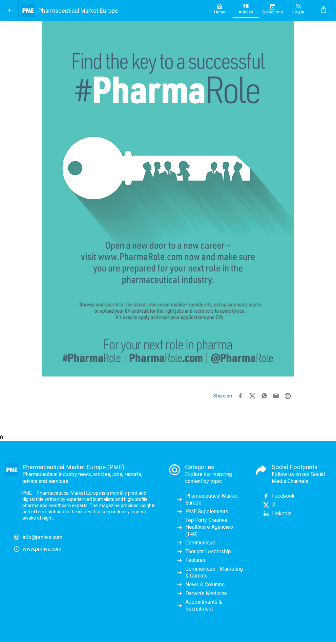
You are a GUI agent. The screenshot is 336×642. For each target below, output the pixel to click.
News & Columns (205, 584)
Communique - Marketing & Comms (214, 572)
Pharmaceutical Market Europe (211, 499)
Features (195, 560)
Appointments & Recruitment (203, 605)
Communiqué (200, 543)
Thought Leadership (208, 551)
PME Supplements (206, 511)
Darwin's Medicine (206, 593)
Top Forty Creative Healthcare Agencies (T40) (209, 527)
